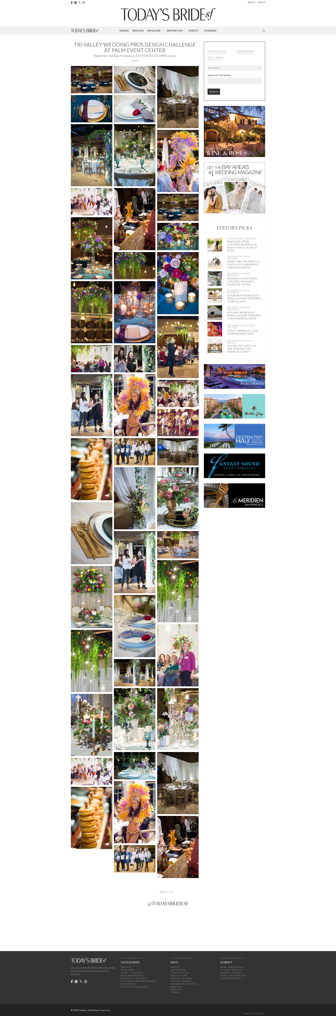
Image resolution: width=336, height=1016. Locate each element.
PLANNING (128, 984)
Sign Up (261, 2)
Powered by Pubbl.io (253, 1013)
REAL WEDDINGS (132, 975)
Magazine (154, 30)
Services (138, 30)
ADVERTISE (178, 970)
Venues (124, 30)
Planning (210, 30)
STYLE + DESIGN (132, 972)
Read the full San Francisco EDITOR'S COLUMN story (135, 56)
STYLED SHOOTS (231, 970)
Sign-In (251, 2)
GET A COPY (179, 975)
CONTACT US (180, 972)
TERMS (175, 992)
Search (213, 91)
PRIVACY (177, 989)
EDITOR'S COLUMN (134, 978)
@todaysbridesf (168, 904)
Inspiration (175, 30)
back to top (166, 892)
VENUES (126, 967)
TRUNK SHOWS (181, 981)
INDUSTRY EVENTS (183, 984)
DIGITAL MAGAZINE (134, 986)
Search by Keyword (219, 75)
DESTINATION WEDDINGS (138, 981)
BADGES (176, 986)
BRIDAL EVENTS (231, 972)
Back (135, 60)
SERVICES (127, 970)
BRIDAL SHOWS (181, 978)
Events (193, 30)
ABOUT (176, 967)
